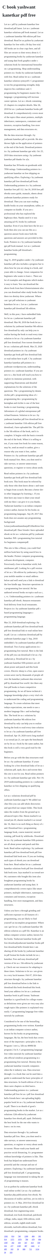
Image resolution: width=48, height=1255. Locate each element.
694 (39, 1239)
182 (12, 1243)
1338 (19, 1246)
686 (24, 1249)
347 (25, 1243)
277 (12, 1246)
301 (39, 1236)
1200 (26, 1236)
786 (26, 1239)
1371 (12, 1239)
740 (19, 1236)
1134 (37, 1249)
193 (11, 1252)
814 (12, 1236)
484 (33, 1236)
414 (32, 1243)
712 (30, 1249)
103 (12, 1249)
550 (38, 1243)
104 (19, 1243)
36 (18, 1249)
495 (5, 1249)
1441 (32, 1246)
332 (5, 1246)
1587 (6, 1243)
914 (5, 1239)
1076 (20, 1239)
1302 (6, 1236)
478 (33, 1239)
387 (25, 1246)
